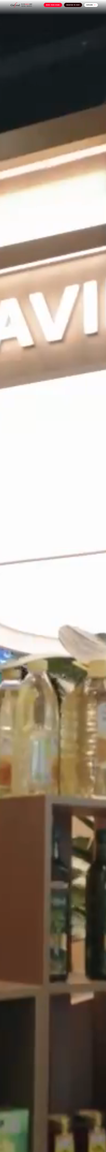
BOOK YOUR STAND (53, 5)
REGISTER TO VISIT (73, 5)
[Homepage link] (21, 5)
